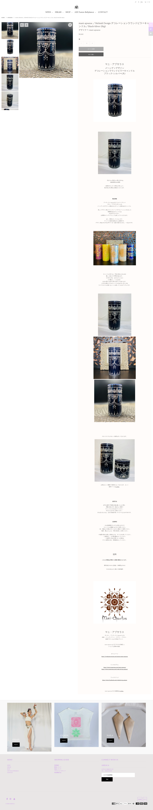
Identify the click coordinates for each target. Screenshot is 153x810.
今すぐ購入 (91, 54)
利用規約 (56, 765)
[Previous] (22, 25)
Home (3, 17)
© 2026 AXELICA (10, 803)
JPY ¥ (145, 799)
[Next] (26, 25)
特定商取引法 (57, 772)
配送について (57, 767)
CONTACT (103, 12)
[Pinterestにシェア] (151, 33)
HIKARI (58, 12)
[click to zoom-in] (70, 25)
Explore (16, 744)
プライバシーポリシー (60, 770)
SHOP (68, 12)
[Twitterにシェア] (151, 29)
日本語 (139, 799)
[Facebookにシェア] (151, 25)
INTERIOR (10, 17)
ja (142, 2)
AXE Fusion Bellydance (85, 12)
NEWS (48, 12)
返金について (57, 769)
